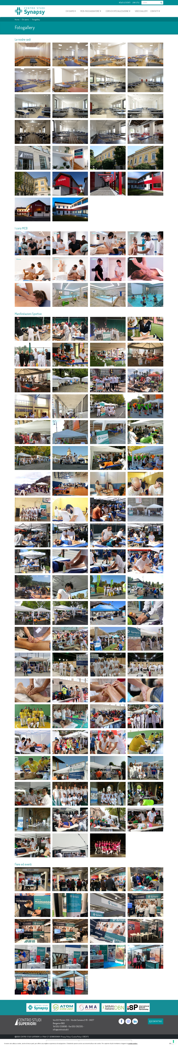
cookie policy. (132, 1043)
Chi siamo (70, 11)
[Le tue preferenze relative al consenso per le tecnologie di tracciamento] (173, 1041)
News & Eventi (124, 2)
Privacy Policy (66, 1037)
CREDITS (85, 1037)
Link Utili (135, 2)
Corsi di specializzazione (117, 11)
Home (17, 19)
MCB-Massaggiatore (90, 11)
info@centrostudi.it (61, 1029)
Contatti (154, 11)
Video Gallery (141, 11)
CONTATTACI (156, 1021)
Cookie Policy (76, 1037)
